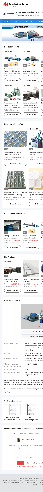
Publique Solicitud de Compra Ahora (29, 466)
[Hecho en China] (15, 4)
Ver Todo (7, 392)
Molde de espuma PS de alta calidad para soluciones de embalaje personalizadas (13, 154)
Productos (17, 21)
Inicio (6, 21)
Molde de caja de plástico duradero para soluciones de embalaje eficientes (15, 195)
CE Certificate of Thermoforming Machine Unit (31, 420)
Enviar (20, 463)
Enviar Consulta (12, 80)
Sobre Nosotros (30, 21)
